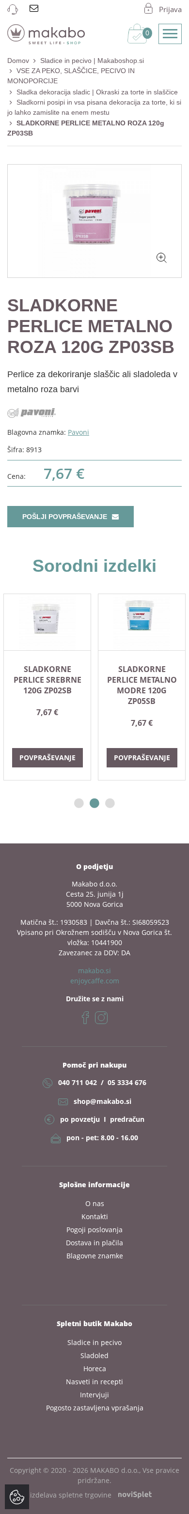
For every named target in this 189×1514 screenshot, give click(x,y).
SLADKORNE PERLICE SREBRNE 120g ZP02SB (47, 680)
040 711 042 (77, 1082)
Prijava (170, 9)
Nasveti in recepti (94, 1381)
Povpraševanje (47, 757)
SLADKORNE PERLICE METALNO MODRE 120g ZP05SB (142, 685)
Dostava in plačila (94, 1242)
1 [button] (79, 803)
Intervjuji (94, 1394)
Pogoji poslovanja (94, 1229)
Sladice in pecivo (94, 1342)
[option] (47, 687)
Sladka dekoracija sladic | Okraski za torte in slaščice (97, 92)
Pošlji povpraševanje (65, 516)
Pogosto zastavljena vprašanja (94, 1407)
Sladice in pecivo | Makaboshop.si (92, 60)
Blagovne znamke (94, 1255)
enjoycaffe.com (94, 980)
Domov (18, 60)
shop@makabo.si (102, 1101)
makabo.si (94, 970)
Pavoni (78, 432)
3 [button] (110, 803)
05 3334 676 (127, 1082)
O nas (94, 1203)
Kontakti (94, 1216)
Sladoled (94, 1355)
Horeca (94, 1368)
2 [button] (94, 803)
